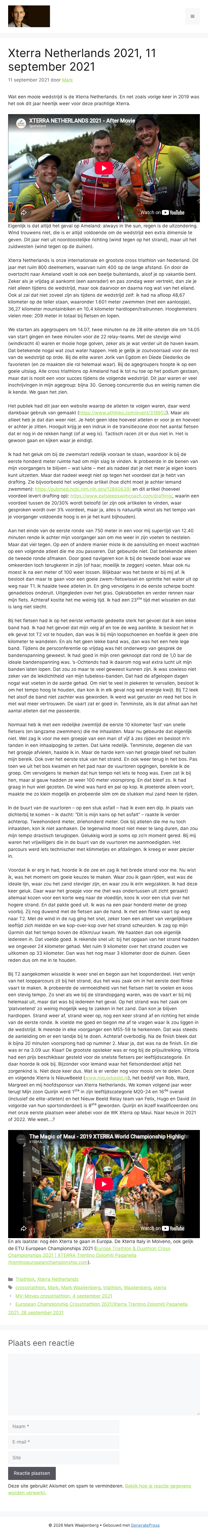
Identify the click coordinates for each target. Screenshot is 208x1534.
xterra (160, 1287)
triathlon (112, 1287)
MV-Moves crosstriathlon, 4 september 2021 (63, 1296)
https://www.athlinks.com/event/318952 (122, 412)
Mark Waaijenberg (80, 1287)
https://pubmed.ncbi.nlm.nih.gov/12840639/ (83, 489)
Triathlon (24, 1279)
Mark (53, 1287)
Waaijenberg (137, 1287)
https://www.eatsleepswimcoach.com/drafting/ (121, 496)
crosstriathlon (30, 1287)
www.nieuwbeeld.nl (106, 1078)
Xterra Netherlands (58, 1279)
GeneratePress (145, 1525)
